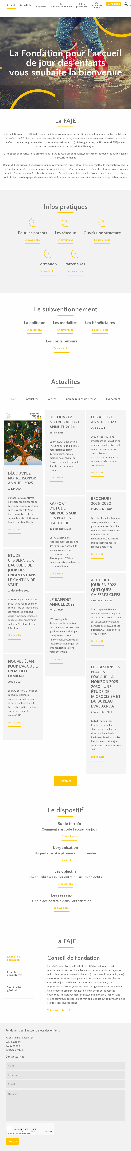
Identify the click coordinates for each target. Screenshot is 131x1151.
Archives (65, 781)
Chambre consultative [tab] (14, 974)
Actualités (32, 399)
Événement (113, 399)
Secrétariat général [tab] (14, 989)
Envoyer (12, 1141)
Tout (13, 399)
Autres (52, 399)
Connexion (114, 3)
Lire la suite (14, 529)
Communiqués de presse (81, 399)
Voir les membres (57, 1010)
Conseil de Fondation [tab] (13, 958)
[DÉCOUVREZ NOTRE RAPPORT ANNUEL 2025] (23, 437)
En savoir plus (32, 240)
